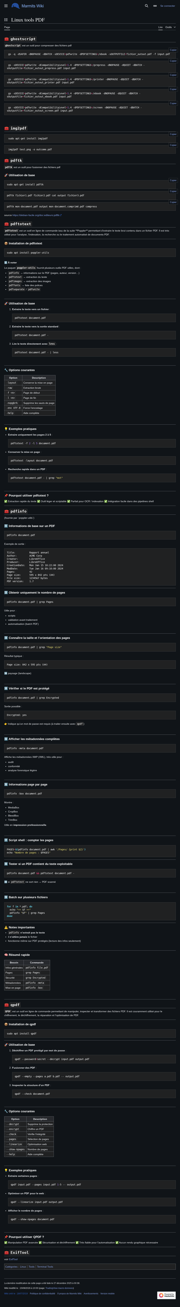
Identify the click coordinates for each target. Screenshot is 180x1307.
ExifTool (13, 1259)
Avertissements (91, 1293)
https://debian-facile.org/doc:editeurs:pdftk (35, 215)
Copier (173, 50)
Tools (31, 1266)
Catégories (11, 1266)
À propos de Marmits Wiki (69, 1293)
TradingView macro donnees (59, 1288)
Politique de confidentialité (42, 1293)
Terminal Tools (45, 1266)
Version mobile (107, 1293)
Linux (23, 1266)
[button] (6, 6)
